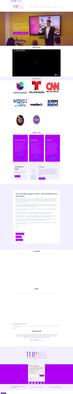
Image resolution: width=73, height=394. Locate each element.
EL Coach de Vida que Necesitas (19, 323)
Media (44, 6)
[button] (13, 338)
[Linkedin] (11, 1)
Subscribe (41, 375)
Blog (51, 6)
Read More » (13, 328)
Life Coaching (35, 6)
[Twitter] (38, 383)
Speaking (40, 6)
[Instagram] (13, 1)
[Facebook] (15, 1)
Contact (60, 6)
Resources (55, 6)
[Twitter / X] (17, 1)
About (31, 6)
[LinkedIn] (29, 383)
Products (48, 6)
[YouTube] (19, 1)
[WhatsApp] (21, 1)
